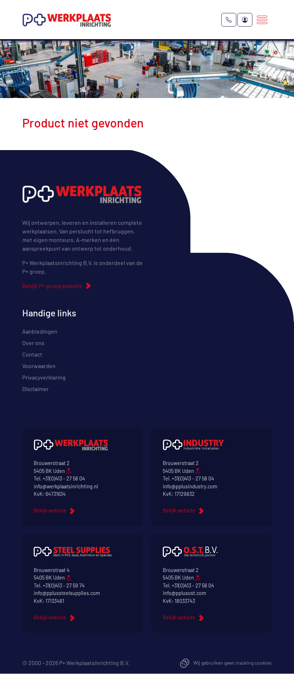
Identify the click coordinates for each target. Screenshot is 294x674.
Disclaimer (35, 388)
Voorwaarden (39, 365)
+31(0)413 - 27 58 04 (64, 478)
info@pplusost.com (184, 593)
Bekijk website (50, 510)
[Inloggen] (244, 20)
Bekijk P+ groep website (52, 285)
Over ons (33, 342)
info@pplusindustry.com (190, 486)
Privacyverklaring (44, 377)
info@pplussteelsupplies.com (67, 593)
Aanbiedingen (39, 331)
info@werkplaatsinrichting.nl (66, 486)
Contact (32, 354)
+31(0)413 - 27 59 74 (64, 585)
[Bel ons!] (228, 20)
